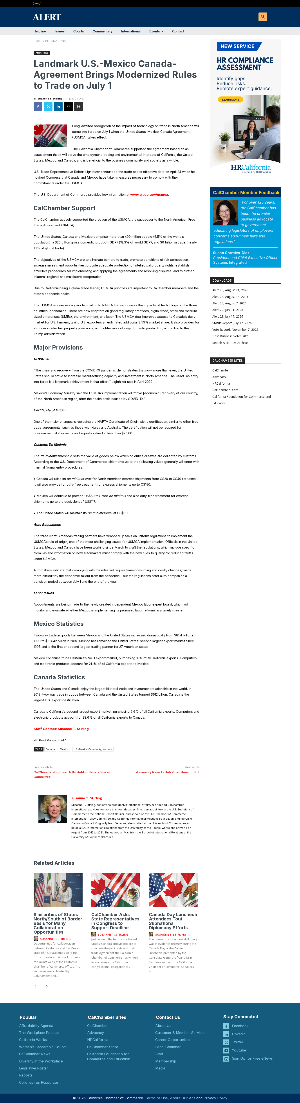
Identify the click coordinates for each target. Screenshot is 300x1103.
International (56, 41)
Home (38, 41)
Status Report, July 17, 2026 (232, 323)
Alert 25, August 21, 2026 (230, 290)
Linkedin (239, 1034)
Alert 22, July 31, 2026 (227, 310)
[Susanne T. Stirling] (52, 817)
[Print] (78, 106)
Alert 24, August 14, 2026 (230, 297)
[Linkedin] (58, 106)
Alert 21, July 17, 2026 (227, 316)
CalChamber (221, 370)
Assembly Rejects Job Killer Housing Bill (167, 772)
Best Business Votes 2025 (230, 336)
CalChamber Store (225, 390)
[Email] (68, 106)
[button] (262, 16)
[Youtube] (226, 1050)
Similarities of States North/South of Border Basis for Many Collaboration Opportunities (58, 923)
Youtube (239, 1050)
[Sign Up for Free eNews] (226, 1059)
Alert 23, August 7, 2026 (229, 303)
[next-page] (45, 987)
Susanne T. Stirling (50, 98)
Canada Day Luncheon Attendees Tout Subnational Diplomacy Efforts (173, 921)
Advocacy (219, 377)
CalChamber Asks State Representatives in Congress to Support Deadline (115, 921)
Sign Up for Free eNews (252, 1058)
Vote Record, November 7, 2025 (235, 329)
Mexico (64, 749)
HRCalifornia (221, 383)
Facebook (240, 1026)
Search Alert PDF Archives (230, 343)
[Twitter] (48, 106)
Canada (50, 749)
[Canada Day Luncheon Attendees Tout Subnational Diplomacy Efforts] (173, 890)
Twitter (237, 1042)
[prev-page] (37, 987)
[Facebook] (38, 106)
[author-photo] (36, 938)
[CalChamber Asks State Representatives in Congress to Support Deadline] (115, 890)
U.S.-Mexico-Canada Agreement (93, 749)
